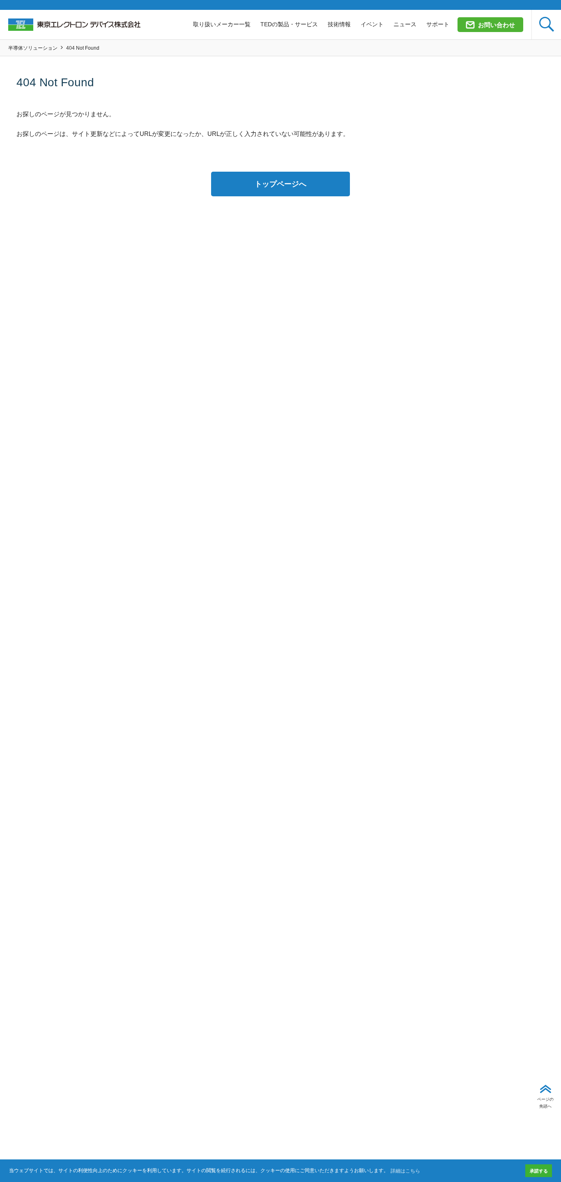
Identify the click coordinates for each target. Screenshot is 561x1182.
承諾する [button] (539, 1170)
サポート (437, 24)
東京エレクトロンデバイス (74, 24)
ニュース (404, 24)
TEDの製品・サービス (289, 24)
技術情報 (339, 24)
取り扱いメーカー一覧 (222, 24)
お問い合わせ (496, 24)
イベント (372, 24)
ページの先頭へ (545, 1102)
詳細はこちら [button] (405, 1171)
